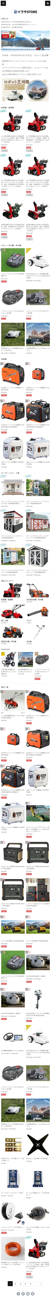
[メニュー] (3, 3)
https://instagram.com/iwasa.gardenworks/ (23, 1294)
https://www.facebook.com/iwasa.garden (18, 1294)
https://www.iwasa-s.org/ (32, 1294)
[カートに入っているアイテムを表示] (47, 3)
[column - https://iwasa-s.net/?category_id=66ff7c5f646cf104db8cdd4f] (25, 90)
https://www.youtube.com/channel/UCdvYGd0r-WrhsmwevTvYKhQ (28, 1294)
